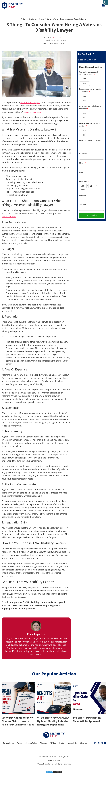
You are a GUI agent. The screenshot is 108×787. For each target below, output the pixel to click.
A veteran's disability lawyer (15, 135)
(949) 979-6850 (54, 760)
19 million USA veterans (34, 108)
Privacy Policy (8, 743)
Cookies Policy (31, 743)
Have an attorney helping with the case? (91, 107)
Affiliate (53, 743)
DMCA (61, 743)
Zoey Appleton (57, 37)
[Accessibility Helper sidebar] (105, 2)
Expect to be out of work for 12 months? (90, 90)
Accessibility (72, 743)
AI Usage (43, 743)
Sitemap (83, 743)
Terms (19, 743)
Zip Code (83, 204)
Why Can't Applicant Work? (90, 140)
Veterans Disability (28, 19)
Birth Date (84, 181)
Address (82, 195)
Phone (82, 163)
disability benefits (32, 112)
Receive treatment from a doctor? (89, 124)
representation (9, 216)
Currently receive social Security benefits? (88, 73)
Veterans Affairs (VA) (30, 102)
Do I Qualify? (91, 215)
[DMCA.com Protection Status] (54, 772)
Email (82, 172)
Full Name (83, 153)
